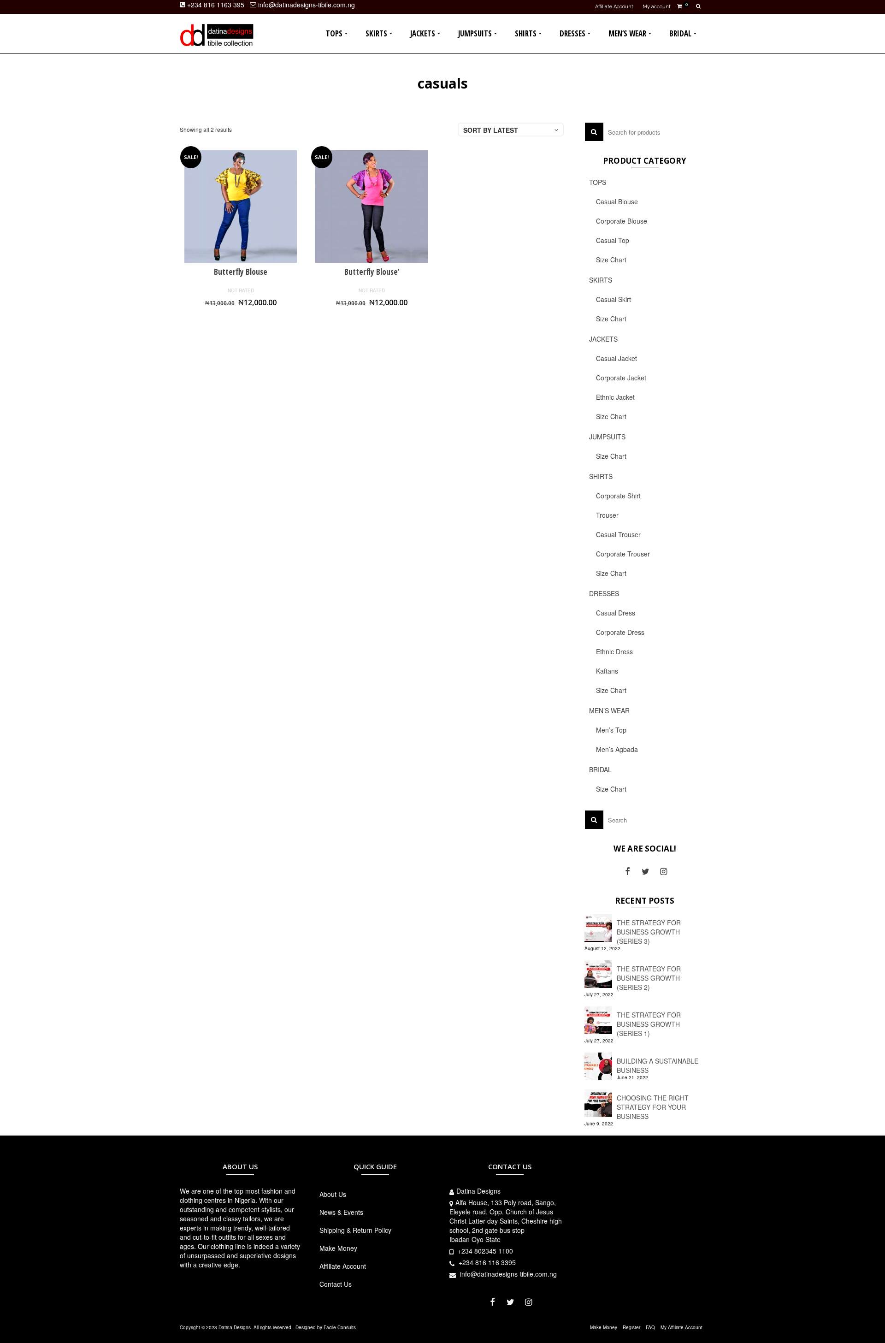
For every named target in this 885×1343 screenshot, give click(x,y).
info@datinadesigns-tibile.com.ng (507, 1273)
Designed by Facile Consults (325, 1327)
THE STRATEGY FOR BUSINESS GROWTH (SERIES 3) (649, 932)
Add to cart (241, 319)
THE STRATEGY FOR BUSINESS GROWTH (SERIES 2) (649, 978)
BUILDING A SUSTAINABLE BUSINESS (657, 1065)
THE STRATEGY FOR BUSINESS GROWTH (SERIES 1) (649, 1024)
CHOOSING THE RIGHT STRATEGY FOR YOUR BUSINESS (653, 1107)
